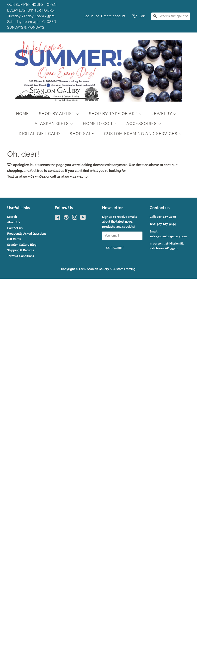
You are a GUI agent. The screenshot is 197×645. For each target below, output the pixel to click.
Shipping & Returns (20, 250)
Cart (142, 16)
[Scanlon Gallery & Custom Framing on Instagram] (74, 218)
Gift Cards (14, 239)
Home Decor (98, 123)
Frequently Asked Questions (26, 233)
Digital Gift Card (39, 133)
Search (12, 217)
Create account (113, 16)
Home (22, 113)
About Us (13, 222)
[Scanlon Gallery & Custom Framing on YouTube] (83, 218)
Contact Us (15, 228)
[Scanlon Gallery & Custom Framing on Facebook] (57, 218)
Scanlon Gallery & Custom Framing (111, 269)
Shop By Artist (57, 113)
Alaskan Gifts (52, 123)
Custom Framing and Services (141, 133)
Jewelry (162, 113)
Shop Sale (82, 133)
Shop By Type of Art (114, 113)
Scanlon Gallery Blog (22, 244)
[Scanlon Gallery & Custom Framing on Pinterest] (66, 218)
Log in (88, 16)
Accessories (142, 123)
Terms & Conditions (20, 256)
